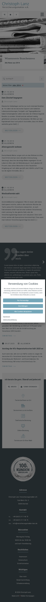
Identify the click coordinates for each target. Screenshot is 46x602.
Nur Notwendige (23, 300)
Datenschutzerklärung (10, 319)
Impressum (6, 316)
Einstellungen (23, 306)
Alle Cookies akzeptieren (23, 311)
